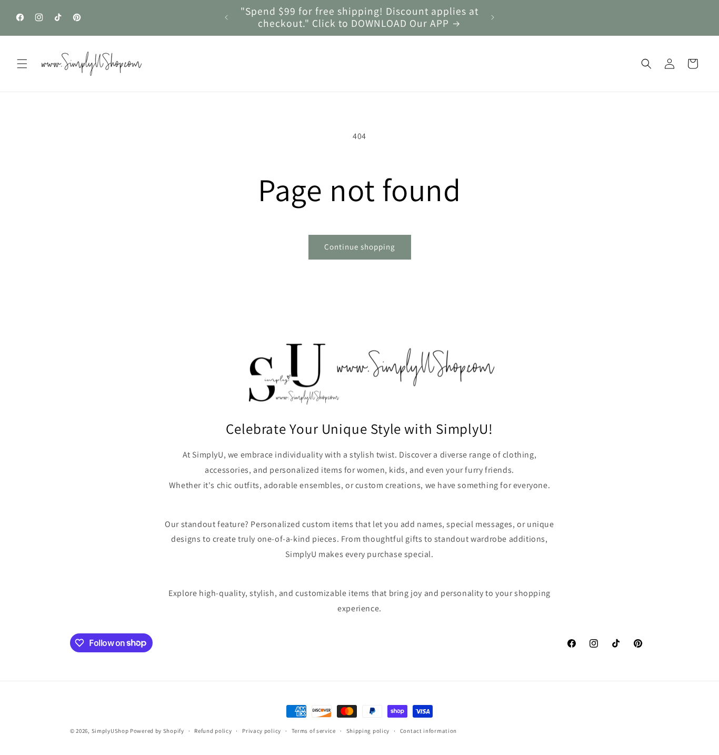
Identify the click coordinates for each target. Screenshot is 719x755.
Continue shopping (359, 247)
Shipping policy (368, 730)
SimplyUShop (110, 730)
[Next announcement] (492, 17)
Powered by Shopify (157, 730)
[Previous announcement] (226, 17)
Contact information (428, 730)
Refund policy (213, 730)
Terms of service (314, 730)
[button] (22, 63)
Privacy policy (261, 730)
